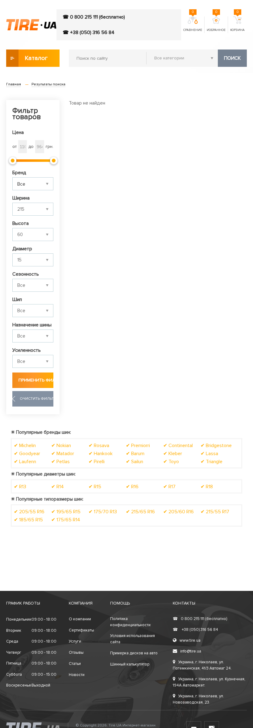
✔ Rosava (99, 445)
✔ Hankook (101, 453)
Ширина (21, 198)
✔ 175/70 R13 (103, 512)
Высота (20, 223)
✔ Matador (62, 453)
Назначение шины (32, 325)
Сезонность (25, 274)
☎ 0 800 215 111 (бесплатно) (94, 17)
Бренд (19, 173)
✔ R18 (207, 487)
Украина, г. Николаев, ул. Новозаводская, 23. (198, 699)
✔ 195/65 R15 (66, 512)
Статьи (75, 663)
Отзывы (76, 652)
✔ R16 (132, 487)
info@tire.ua (190, 651)
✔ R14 (57, 487)
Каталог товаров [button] (36, 60)
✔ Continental (178, 445)
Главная (13, 84)
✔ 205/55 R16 (29, 512)
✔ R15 (95, 487)
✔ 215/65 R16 (140, 512)
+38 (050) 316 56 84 (195, 629)
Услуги (75, 641)
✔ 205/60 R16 (178, 512)
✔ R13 (20, 487)
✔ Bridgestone (216, 445)
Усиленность (26, 350)
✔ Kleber (172, 453)
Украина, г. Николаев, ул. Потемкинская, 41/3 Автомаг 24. (202, 665)
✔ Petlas (60, 462)
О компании (80, 619)
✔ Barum (135, 453)
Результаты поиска (48, 84)
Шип (17, 299)
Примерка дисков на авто (134, 653)
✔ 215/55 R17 (215, 512)
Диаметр (22, 249)
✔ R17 (169, 487)
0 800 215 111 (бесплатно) (200, 618)
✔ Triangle (211, 462)
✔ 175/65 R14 (65, 520)
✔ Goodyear (27, 453)
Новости (77, 674)
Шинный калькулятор (129, 664)
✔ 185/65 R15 (28, 520)
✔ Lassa (209, 453)
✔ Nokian (61, 445)
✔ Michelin (25, 445)
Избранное (216, 24)
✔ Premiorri (138, 445)
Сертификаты (81, 630)
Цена (18, 132)
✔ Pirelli (97, 462)
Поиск (232, 58)
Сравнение (192, 24)
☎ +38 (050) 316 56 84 (88, 32)
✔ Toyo (171, 462)
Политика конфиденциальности (130, 621)
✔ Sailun (134, 462)
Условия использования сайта (132, 638)
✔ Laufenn (25, 462)
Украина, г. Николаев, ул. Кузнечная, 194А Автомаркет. (209, 682)
